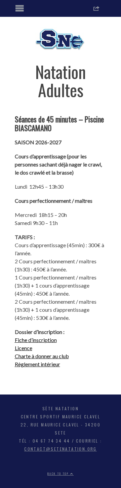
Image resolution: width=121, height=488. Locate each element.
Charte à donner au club (42, 356)
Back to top (58, 474)
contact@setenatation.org (60, 449)
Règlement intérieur (37, 364)
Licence (23, 348)
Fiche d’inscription (36, 340)
